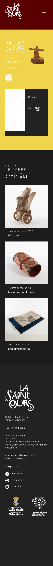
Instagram (17, 479)
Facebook (17, 473)
